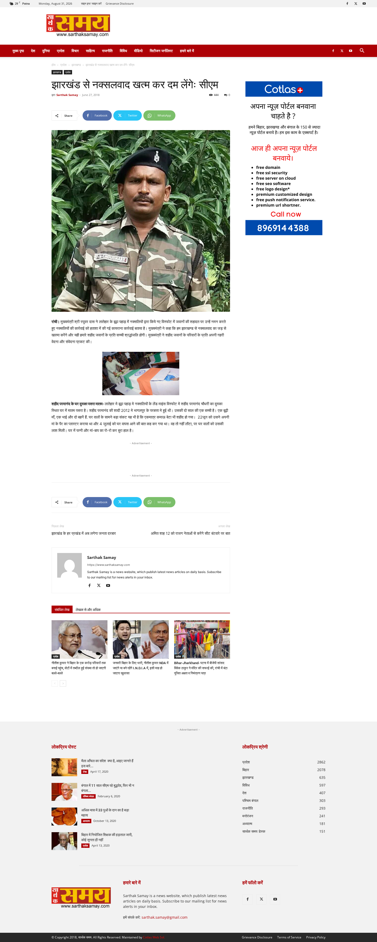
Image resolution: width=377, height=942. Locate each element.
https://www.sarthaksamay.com (108, 565)
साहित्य (90, 50)
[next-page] (63, 683)
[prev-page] (55, 683)
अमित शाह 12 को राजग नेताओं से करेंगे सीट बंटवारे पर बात (190, 533)
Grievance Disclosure (120, 3)
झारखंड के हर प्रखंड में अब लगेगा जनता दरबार (84, 533)
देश (33, 50)
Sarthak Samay (67, 95)
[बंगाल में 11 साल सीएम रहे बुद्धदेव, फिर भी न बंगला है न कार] (64, 792)
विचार (75, 50)
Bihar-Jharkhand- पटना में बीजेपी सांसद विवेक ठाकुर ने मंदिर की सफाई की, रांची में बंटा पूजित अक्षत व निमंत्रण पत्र (200, 668)
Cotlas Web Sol (153, 937)
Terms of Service (289, 937)
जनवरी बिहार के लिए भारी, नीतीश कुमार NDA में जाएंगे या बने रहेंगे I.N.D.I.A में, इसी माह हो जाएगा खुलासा (140, 668)
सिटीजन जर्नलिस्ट (161, 50)
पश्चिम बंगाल (88, 796)
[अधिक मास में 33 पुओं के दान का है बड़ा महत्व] (64, 817)
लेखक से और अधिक (88, 610)
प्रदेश (60, 50)
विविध (123, 50)
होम (53, 65)
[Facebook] (347, 3)
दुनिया (46, 50)
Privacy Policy (315, 937)
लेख (85, 771)
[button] (362, 51)
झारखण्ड (76, 65)
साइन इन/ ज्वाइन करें (91, 3)
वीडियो (138, 50)
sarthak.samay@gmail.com (164, 917)
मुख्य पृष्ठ (18, 50)
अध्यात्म (86, 821)
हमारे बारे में (187, 50)
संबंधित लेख (62, 610)
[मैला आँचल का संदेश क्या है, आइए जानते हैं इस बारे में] (64, 767)
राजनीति (107, 50)
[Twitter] (356, 3)
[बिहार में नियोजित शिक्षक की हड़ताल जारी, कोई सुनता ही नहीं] (64, 841)
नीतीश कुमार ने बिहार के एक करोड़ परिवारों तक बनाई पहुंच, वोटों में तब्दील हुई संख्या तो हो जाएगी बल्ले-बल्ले (79, 668)
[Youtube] (364, 3)
